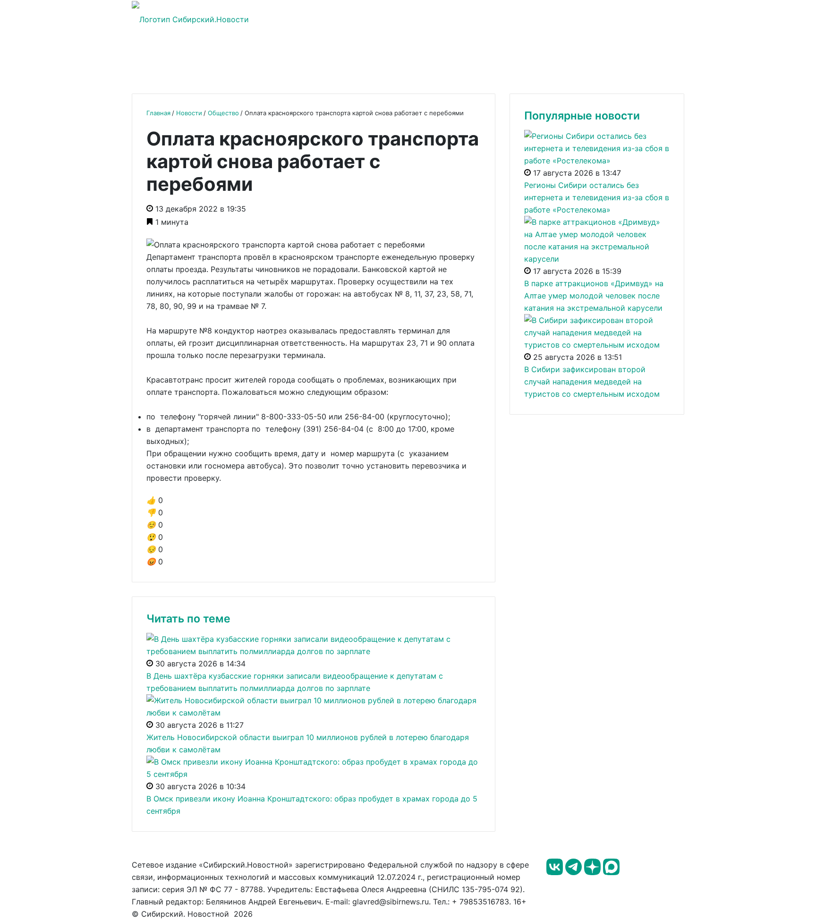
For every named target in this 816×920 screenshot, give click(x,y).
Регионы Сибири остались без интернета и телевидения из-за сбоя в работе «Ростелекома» (596, 197)
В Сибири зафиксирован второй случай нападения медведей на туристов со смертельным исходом (592, 382)
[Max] (611, 872)
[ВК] (555, 872)
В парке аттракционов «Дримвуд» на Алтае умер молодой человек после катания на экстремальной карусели (593, 296)
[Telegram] (574, 872)
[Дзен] (593, 872)
